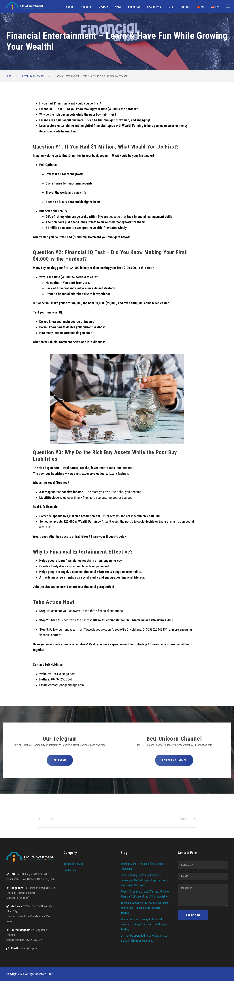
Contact (185, 7)
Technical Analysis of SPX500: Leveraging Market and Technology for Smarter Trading (145, 908)
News (118, 7)
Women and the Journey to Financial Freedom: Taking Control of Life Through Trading (144, 924)
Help (170, 7)
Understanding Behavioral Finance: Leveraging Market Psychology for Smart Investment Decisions (144, 880)
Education (134, 7)
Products (85, 7)
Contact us (70, 870)
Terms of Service (74, 864)
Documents (154, 7)
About (69, 7)
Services (103, 7)
